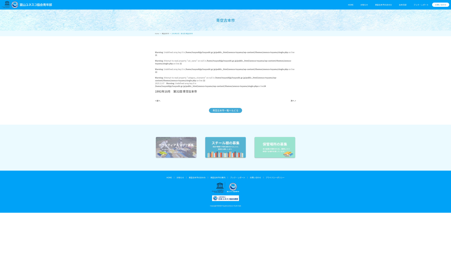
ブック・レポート (421, 4)
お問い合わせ (255, 177)
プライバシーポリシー (275, 177)
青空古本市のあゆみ (383, 4)
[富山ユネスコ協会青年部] (27, 5)
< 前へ (157, 100)
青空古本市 (165, 33)
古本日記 (402, 4)
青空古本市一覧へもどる (225, 110)
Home (157, 33)
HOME (350, 4)
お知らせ (364, 4)
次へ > (293, 100)
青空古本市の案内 (217, 177)
